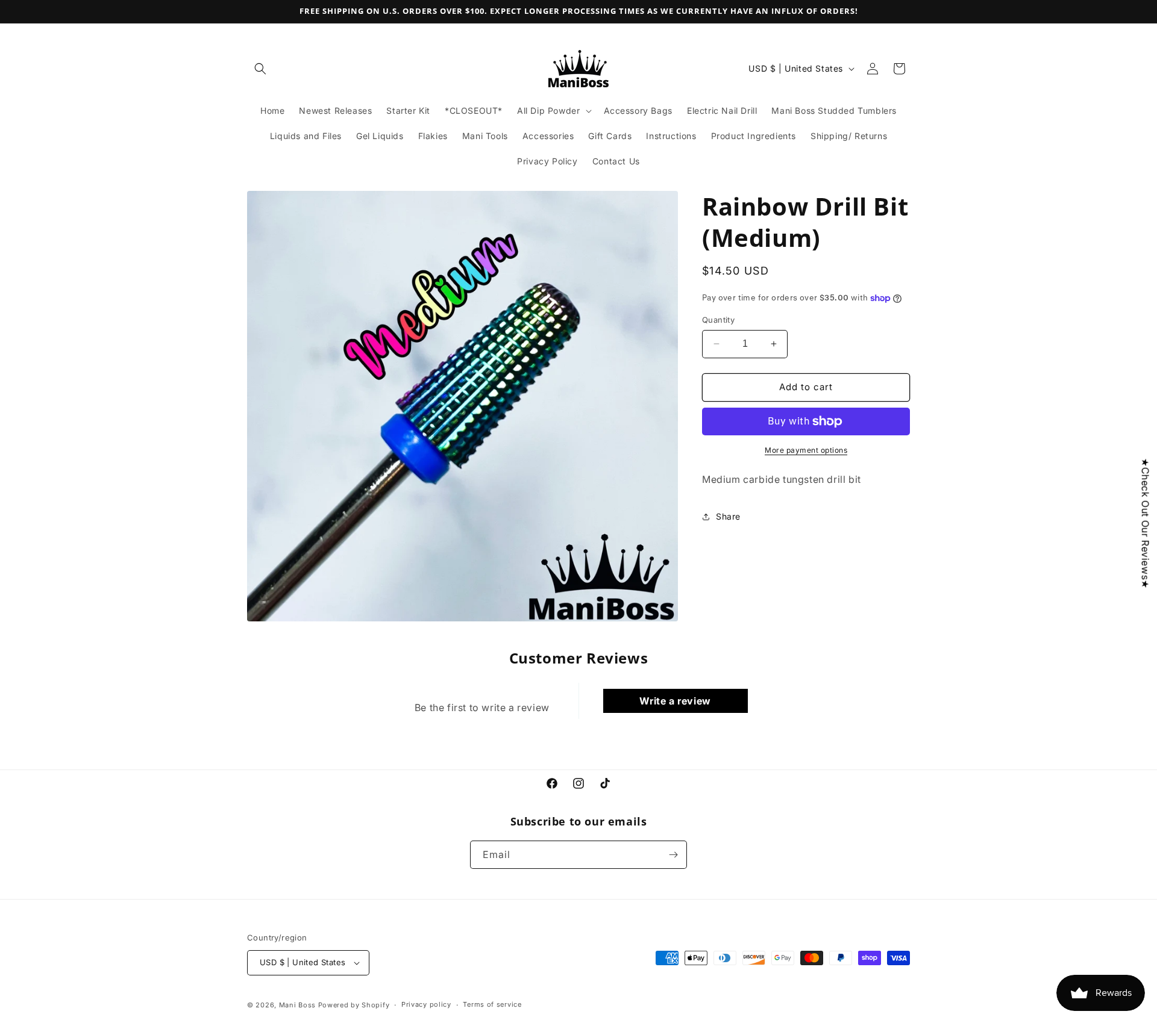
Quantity (718, 320)
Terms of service (492, 1004)
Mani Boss (297, 1005)
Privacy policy (426, 1004)
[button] (260, 68)
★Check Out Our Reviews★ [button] (1146, 523)
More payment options (806, 450)
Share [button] (728, 516)
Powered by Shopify (354, 1005)
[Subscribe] (673, 855)
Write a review (674, 701)
